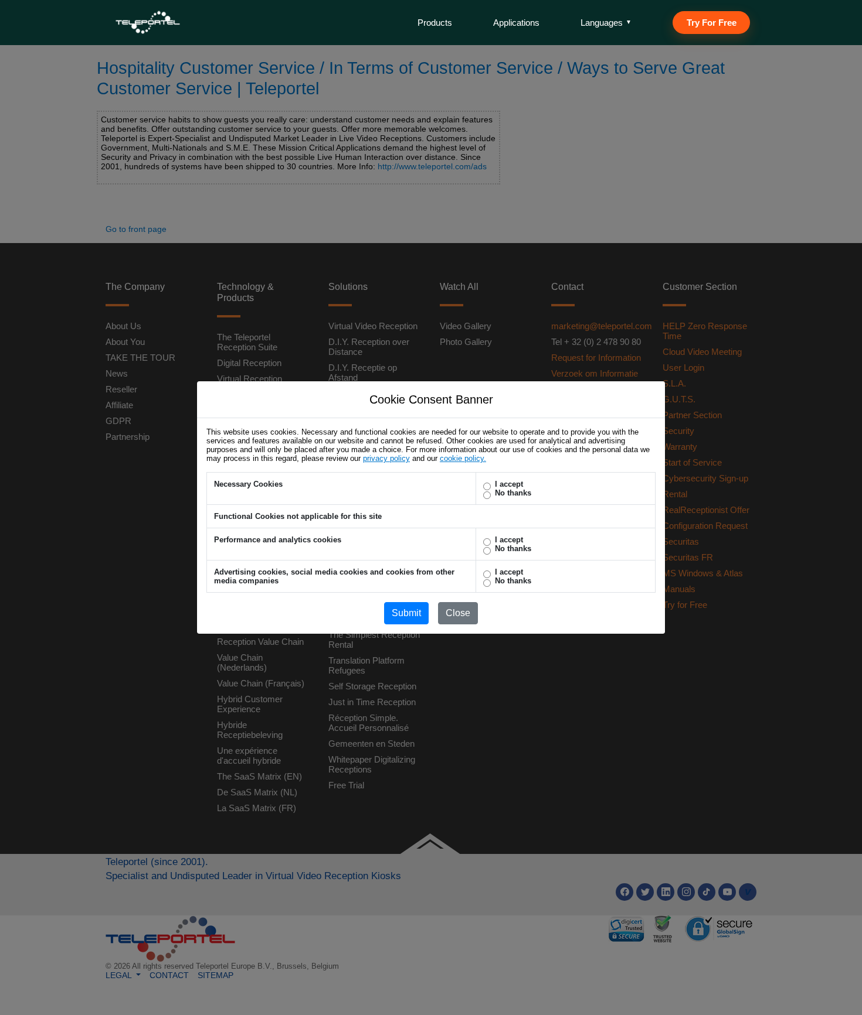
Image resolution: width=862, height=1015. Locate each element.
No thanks (513, 492)
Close (458, 613)
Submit (406, 613)
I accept (509, 484)
